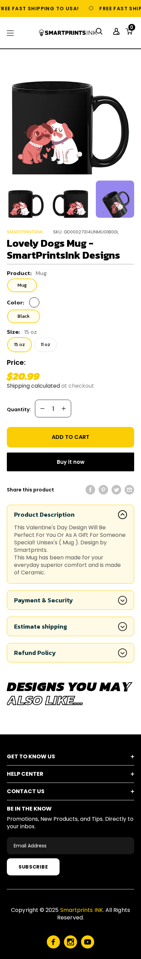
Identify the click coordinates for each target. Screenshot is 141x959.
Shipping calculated (33, 386)
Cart (131, 29)
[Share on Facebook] (90, 490)
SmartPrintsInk (25, 232)
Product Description (44, 514)
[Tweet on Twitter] (116, 490)
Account (117, 31)
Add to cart (70, 437)
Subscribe (33, 866)
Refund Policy (35, 652)
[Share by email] (129, 490)
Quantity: (19, 409)
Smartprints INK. (82, 910)
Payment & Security (43, 600)
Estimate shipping (40, 626)
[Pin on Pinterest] (103, 490)
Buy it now (71, 462)
